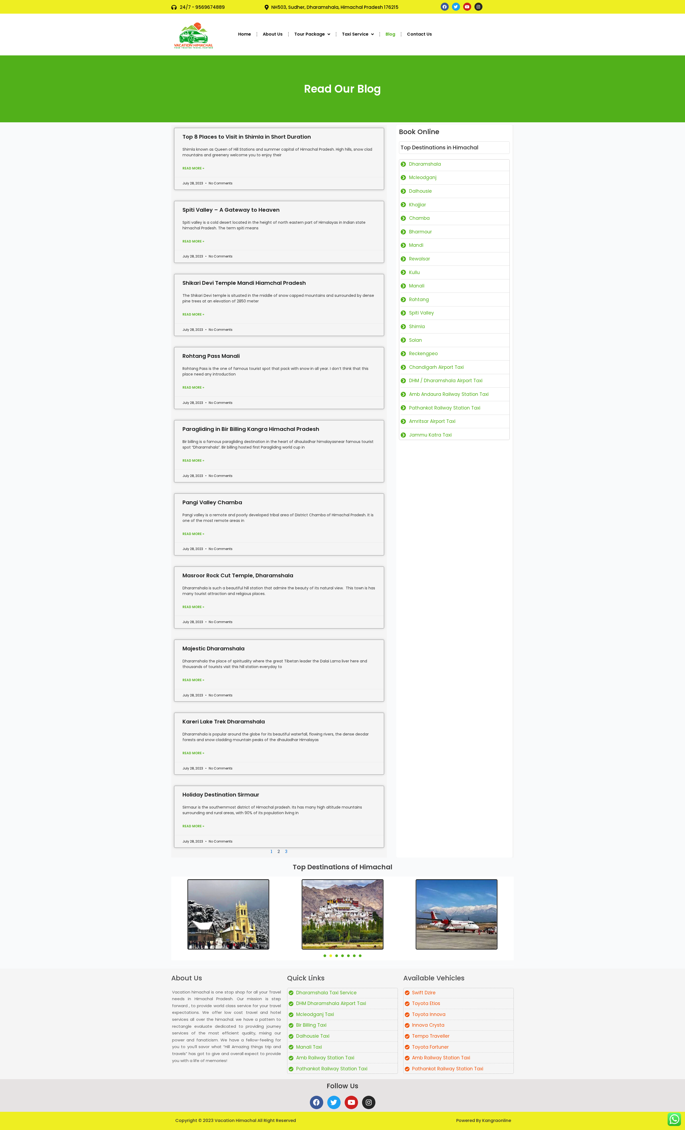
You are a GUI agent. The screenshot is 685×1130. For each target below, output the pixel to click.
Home (244, 34)
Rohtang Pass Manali (211, 356)
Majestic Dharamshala (213, 648)
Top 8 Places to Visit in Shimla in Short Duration (246, 137)
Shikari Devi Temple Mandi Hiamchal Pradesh (244, 283)
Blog (390, 34)
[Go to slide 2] (330, 955)
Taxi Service (355, 34)
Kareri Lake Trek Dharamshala (223, 721)
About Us (273, 34)
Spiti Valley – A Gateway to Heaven (231, 210)
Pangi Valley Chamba (212, 502)
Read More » (193, 168)
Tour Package (309, 34)
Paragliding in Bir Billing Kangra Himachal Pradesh (250, 429)
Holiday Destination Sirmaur (220, 794)
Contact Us (419, 34)
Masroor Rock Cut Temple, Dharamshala (237, 575)
